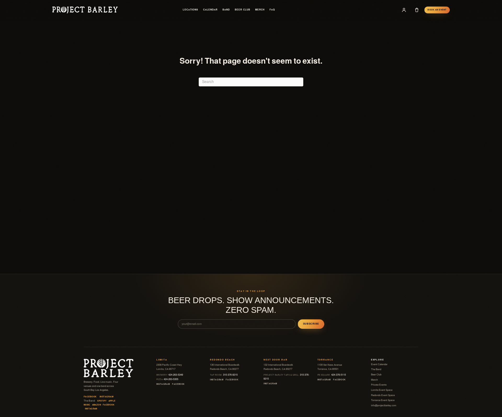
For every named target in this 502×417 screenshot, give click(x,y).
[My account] (404, 10)
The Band (376, 369)
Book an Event (436, 10)
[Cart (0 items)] (417, 10)
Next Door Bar (275, 360)
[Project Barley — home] (85, 10)
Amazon (96, 405)
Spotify (102, 401)
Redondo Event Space (383, 395)
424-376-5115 (331, 375)
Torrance (325, 360)
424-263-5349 (169, 375)
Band (226, 10)
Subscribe (311, 324)
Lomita (161, 360)
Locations (190, 10)
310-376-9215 (224, 375)
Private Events (379, 384)
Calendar (210, 10)
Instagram (106, 397)
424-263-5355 (167, 379)
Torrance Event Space (383, 400)
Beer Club (242, 10)
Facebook (90, 397)
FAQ (272, 10)
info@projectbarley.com (383, 405)
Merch (260, 10)
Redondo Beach (222, 360)
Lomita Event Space (381, 390)
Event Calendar (379, 364)
